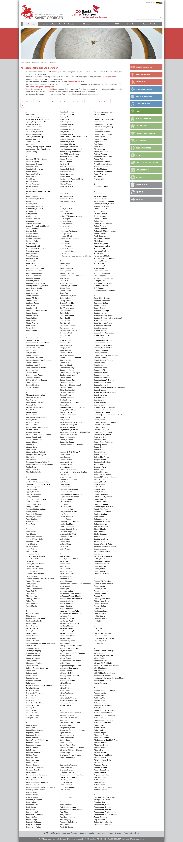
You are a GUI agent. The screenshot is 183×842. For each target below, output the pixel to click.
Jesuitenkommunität (144, 67)
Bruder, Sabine (31, 313)
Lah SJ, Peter (65, 455)
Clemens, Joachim (33, 378)
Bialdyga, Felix (31, 231)
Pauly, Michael (65, 815)
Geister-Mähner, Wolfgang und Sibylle (40, 643)
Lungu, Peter (65, 541)
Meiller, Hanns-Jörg (67, 618)
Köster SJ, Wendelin (68, 390)
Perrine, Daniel (99, 114)
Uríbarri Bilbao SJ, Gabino (104, 638)
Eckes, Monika (31, 479)
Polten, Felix (98, 159)
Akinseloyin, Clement (34, 124)
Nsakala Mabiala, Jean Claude (72, 748)
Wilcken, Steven (100, 752)
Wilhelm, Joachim (101, 757)
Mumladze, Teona (67, 703)
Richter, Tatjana (100, 226)
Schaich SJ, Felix (100, 320)
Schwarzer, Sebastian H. (103, 432)
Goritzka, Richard (32, 688)
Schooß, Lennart (100, 390)
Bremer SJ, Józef (32, 298)
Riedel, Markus (100, 234)
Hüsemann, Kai (66, 181)
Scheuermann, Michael (103, 340)
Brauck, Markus (32, 291)
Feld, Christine (31, 544)
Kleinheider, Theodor (68, 325)
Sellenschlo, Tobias (101, 457)
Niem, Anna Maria (67, 738)
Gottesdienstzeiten (144, 89)
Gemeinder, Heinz (33, 648)
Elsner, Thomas (32, 507)
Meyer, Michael (66, 651)
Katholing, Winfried (67, 273)
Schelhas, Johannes (102, 338)
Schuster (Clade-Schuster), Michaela (108, 415)
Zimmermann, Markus (102, 810)
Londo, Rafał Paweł (67, 524)
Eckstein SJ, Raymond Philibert (38, 482)
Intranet (110, 833)
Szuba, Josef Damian (102, 574)
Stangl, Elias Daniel (101, 509)
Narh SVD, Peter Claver (69, 718)
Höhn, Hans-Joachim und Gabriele (73, 137)
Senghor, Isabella (100, 459)
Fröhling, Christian (33, 599)
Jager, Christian (66, 211)
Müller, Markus (65, 683)
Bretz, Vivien (30, 306)
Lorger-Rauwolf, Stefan (69, 529)
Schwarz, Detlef (100, 427)
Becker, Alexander (33, 184)
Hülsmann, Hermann (68, 171)
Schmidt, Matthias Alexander (105, 348)
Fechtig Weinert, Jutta (34, 539)
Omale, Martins (66, 782)
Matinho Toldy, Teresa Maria (71, 599)
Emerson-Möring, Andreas (36, 509)
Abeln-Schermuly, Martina (36, 117)
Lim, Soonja (64, 504)
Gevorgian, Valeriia (33, 653)
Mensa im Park (142, 184)
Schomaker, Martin (101, 385)
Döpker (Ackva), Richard (35, 452)
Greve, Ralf (30, 700)
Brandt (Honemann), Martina (37, 286)
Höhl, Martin (64, 132)
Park (138, 111)
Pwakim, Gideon (100, 179)
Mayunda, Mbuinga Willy (69, 611)
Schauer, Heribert (101, 330)
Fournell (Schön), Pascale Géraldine (40, 579)
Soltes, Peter (99, 487)
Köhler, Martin (65, 360)
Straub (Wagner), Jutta (103, 544)
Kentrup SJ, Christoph (68, 286)
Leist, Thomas (65, 477)
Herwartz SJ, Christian (34, 815)
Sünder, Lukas (99, 569)
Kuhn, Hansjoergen (67, 437)
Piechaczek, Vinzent (102, 132)
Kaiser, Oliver (65, 266)
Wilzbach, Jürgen (100, 765)
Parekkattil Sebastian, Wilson (71, 810)
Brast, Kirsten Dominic (34, 288)
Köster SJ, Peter (66, 387)
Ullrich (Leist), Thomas (103, 633)
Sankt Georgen (25, 62)
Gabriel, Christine (32, 613)
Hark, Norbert (31, 750)
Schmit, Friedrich (100, 353)
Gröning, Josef (31, 708)
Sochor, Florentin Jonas (103, 482)
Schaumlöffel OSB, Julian (104, 333)
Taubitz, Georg (99, 586)
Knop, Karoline (65, 350)
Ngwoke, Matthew (67, 735)
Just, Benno (64, 253)
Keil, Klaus (64, 281)
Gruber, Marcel (31, 713)
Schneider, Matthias (101, 375)
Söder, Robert (99, 484)
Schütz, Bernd (99, 420)
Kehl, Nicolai (64, 278)
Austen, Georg (31, 152)
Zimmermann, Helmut (102, 807)
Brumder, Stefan (32, 315)
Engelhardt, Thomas (34, 514)
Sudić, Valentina (100, 566)
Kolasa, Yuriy (65, 363)
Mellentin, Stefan (66, 628)
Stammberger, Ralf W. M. (104, 507)
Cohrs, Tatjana (31, 383)
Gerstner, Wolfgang (33, 651)
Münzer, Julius (65, 705)
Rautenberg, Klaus (101, 199)
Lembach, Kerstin (66, 487)
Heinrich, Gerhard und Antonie (37, 775)
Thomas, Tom (99, 596)
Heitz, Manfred (31, 780)
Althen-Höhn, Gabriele (34, 132)
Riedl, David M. (100, 236)
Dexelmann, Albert (33, 422)
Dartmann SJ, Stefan (34, 397)
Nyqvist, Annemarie (67, 757)
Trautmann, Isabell (101, 611)
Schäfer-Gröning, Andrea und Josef (108, 318)
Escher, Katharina (32, 522)
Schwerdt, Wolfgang (102, 440)
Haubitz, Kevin (31, 762)
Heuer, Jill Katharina (33, 822)
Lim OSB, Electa (66, 507)
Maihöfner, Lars (66, 571)
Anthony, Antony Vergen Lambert (38, 147)
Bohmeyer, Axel (32, 258)
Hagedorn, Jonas (32, 733)
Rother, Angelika (100, 276)
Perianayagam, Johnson (103, 112)
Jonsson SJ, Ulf (66, 236)
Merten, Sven (65, 638)
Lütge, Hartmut (65, 546)
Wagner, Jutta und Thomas (104, 690)
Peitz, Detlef (64, 824)
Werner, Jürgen (100, 733)
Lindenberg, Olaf (66, 509)
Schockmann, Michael (102, 383)
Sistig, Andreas (99, 479)
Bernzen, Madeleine (33, 224)
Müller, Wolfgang (66, 693)
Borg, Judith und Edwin (35, 268)
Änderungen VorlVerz (69, 833)
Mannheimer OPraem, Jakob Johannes (75, 584)
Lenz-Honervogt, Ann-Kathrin (71, 494)
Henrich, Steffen (32, 797)
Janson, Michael (66, 224)
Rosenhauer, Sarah (101, 266)
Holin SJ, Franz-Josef (68, 139)
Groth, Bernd (31, 710)
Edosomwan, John (33, 487)
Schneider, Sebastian (102, 378)
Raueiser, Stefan (100, 196)
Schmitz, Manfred (101, 365)
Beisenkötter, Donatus (34, 206)
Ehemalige (44, 62)
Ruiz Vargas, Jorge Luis (103, 283)
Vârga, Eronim (99, 658)
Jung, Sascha (65, 243)
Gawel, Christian (32, 633)
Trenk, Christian (100, 613)
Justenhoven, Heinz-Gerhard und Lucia (75, 256)
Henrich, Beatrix (32, 795)
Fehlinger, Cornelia (33, 541)
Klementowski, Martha (68, 330)
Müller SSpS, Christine (68, 698)
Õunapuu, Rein (66, 797)
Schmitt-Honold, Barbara (103, 360)
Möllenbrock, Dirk (66, 673)
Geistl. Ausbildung (144, 96)
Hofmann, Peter (66, 127)
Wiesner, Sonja (100, 748)
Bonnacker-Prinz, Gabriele (36, 266)
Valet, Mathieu (99, 653)
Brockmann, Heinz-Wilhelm (36, 310)
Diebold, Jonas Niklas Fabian (37, 427)
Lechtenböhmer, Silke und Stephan (73, 472)
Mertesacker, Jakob (67, 641)
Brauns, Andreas (32, 296)
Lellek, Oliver (65, 484)
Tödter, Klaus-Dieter (102, 601)
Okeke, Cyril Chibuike (68, 777)
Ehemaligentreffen (109, 77)
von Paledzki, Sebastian (103, 676)
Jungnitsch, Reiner (67, 251)
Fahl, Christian (31, 534)
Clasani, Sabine (32, 370)
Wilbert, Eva (98, 750)
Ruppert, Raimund (101, 286)
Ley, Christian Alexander (69, 497)
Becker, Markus (32, 186)
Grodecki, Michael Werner (36, 703)
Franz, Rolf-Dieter (33, 591)
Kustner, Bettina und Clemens (71, 445)
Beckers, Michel (32, 194)
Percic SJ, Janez (66, 827)
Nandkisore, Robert (67, 715)
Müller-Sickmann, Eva (68, 700)
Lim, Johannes (65, 502)
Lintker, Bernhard (66, 517)
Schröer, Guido (100, 405)
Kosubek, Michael (67, 392)
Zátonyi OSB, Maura (102, 800)
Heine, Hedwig (31, 772)
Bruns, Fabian (31, 318)
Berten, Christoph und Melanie (38, 226)
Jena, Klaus (64, 229)
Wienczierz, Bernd (101, 745)
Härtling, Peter (31, 755)
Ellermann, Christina (33, 502)
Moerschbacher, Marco (69, 668)
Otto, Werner (65, 790)
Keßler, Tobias (65, 291)
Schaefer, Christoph (101, 310)
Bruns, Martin (31, 320)
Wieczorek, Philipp (101, 735)
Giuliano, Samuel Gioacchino (37, 668)
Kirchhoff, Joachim (67, 303)
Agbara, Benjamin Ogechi (36, 122)
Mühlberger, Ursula (67, 680)
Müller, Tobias (65, 690)
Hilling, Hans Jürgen (33, 824)
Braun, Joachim (32, 293)
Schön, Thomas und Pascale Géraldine (109, 387)
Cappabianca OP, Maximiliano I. (38, 343)
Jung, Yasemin (65, 246)
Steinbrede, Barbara (102, 522)
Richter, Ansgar (100, 221)
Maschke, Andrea (66, 591)
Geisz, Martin (31, 646)
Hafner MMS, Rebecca (34, 730)
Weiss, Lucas (99, 725)
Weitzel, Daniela (100, 728)
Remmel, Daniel (100, 211)
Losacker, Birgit (66, 531)
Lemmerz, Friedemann (69, 489)
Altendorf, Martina (33, 129)
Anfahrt (139, 199)
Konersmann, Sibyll (67, 368)
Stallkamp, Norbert (101, 504)
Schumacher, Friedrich (103, 412)
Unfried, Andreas (100, 636)
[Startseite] (42, 12)
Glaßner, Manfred (32, 673)
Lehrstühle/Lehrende (52, 24)
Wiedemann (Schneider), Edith (106, 740)
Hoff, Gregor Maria (67, 122)
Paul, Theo (64, 812)
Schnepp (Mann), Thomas (104, 380)
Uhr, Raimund (99, 631)
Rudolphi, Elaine (100, 281)
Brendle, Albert (31, 301)
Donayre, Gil (30, 445)
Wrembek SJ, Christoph (103, 787)
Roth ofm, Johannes (102, 273)
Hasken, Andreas (32, 760)
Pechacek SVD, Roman (69, 822)
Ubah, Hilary (98, 628)
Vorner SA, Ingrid (100, 683)
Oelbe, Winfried (66, 767)
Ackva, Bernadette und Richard (38, 119)
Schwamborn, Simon (102, 425)
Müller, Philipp (65, 688)
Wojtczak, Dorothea (101, 775)
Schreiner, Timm (100, 400)
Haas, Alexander (32, 725)
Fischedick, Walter (33, 559)
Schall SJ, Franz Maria (103, 323)
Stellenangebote (143, 118)
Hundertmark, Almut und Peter (72, 179)
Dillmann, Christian (33, 432)
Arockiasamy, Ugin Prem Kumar (38, 149)
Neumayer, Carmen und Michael (72, 730)
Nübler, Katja (65, 752)
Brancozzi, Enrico (32, 281)
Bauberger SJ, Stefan (34, 174)
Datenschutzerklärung (131, 833)
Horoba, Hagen (66, 162)
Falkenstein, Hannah (34, 536)
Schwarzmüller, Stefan (102, 435)
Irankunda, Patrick (67, 199)
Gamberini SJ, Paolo (34, 621)
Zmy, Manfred (99, 820)
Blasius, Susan (31, 243)
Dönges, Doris (31, 447)
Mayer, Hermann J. (67, 608)
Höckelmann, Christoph (69, 114)
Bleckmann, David (33, 246)
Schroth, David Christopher (104, 407)
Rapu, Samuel (99, 194)
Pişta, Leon (98, 129)
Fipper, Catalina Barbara (35, 556)
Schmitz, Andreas (100, 363)
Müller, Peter (65, 685)
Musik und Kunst (143, 104)
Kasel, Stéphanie (66, 268)
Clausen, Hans (31, 373)
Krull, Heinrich (65, 420)
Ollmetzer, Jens (66, 780)
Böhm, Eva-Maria (32, 251)
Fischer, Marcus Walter (35, 564)
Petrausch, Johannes (102, 122)
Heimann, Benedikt (33, 770)
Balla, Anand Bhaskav (34, 164)
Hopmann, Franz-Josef (69, 157)
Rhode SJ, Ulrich (100, 219)
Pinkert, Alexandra (101, 152)
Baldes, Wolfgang (32, 162)
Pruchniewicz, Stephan (103, 171)
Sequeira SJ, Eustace (102, 462)
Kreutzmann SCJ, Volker (69, 402)
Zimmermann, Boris (101, 805)
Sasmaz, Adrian (100, 306)
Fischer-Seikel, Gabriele (35, 569)
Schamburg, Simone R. (103, 325)
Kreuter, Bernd (65, 400)
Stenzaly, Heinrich (101, 527)
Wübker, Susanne (101, 790)
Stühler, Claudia (100, 559)
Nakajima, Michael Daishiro (70, 713)
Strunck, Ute (98, 554)
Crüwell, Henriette (33, 385)
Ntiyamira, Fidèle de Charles (71, 750)
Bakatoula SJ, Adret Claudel (36, 159)
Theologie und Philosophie (147, 163)
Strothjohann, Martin (102, 551)
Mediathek (140, 177)
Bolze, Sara (30, 263)
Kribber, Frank (65, 405)
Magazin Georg (142, 170)
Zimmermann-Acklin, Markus (105, 812)
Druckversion (150, 3)
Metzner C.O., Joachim (69, 648)
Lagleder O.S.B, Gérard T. (70, 452)
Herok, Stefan (31, 807)
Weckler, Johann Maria (103, 713)
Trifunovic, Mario (100, 618)
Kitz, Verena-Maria (67, 308)
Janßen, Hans (65, 221)
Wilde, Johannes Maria (103, 755)
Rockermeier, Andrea (102, 246)
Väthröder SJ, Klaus (101, 661)
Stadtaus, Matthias (101, 502)
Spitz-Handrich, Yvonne (103, 497)
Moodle (91, 833)
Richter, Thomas (100, 229)
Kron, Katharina (66, 412)
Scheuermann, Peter (102, 343)
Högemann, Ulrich (67, 129)
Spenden (139, 155)
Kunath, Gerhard (66, 440)
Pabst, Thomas (66, 805)
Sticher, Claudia (100, 529)
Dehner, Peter (31, 405)
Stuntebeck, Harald (101, 564)
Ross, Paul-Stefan (101, 271)
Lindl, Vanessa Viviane (68, 512)
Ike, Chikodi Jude (66, 196)
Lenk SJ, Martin (66, 492)
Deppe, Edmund (32, 415)
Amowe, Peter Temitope (35, 137)
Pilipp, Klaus (98, 147)
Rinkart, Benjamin (101, 243)
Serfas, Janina (99, 464)
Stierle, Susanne (100, 534)
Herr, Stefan (30, 810)
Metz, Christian (65, 643)
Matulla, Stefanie (66, 601)
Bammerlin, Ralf (32, 166)
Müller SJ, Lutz (65, 695)
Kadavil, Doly (65, 263)
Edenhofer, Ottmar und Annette (38, 484)
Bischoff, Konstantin (33, 238)
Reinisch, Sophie (100, 209)
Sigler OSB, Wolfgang (102, 474)
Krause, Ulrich (65, 395)
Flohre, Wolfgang (32, 571)
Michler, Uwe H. (66, 656)
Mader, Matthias (66, 564)
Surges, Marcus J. (101, 571)
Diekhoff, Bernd (32, 430)
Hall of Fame (141, 126)
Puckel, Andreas (100, 174)
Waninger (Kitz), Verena (103, 705)
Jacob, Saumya (66, 209)
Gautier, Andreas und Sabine (37, 631)
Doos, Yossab (31, 450)
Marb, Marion (65, 586)
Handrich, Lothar (32, 743)
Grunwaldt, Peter (32, 715)
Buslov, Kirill (30, 328)
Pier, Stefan (98, 144)
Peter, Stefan (99, 117)
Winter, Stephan (100, 772)
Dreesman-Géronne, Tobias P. (37, 462)
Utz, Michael (98, 643)
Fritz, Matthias (31, 596)
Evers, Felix (30, 524)
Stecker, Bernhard (101, 514)
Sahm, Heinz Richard (102, 298)
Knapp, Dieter (65, 343)
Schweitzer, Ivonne (101, 437)
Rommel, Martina (100, 261)
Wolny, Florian (99, 785)
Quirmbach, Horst (101, 186)
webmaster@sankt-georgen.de (42, 87)
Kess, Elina (64, 293)
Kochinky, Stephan (67, 355)
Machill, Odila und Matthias (70, 559)
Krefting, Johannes (67, 397)
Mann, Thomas (66, 581)
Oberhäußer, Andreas (68, 765)
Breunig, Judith (31, 308)
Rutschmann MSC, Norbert (104, 291)
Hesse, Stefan (31, 817)
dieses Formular (74, 82)
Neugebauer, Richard (68, 728)
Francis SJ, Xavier (33, 581)
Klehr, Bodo (64, 313)
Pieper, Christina (100, 139)
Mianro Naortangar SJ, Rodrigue (72, 653)
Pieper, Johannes (100, 142)
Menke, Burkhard (66, 633)
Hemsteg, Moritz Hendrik (35, 790)
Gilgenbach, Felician (34, 663)
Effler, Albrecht (31, 489)
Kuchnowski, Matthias (68, 435)
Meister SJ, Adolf (66, 621)
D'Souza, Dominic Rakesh (36, 395)
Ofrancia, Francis (66, 770)
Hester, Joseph (31, 820)
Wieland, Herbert (100, 743)
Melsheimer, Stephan (68, 631)
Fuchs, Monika (31, 606)
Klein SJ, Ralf (65, 323)
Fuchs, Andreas (32, 603)
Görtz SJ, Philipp (32, 690)
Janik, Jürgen (65, 219)
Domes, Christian (32, 442)
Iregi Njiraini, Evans (67, 201)
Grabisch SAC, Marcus (34, 693)
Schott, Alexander (101, 395)
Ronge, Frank (99, 263)
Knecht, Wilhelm (66, 345)
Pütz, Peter (98, 176)
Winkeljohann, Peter (102, 770)
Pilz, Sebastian (99, 149)
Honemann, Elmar (67, 142)
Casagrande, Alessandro (35, 345)
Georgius (83, 833)
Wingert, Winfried (100, 767)
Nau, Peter (64, 720)
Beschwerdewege (143, 148)
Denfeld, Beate (31, 410)
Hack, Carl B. (31, 728)
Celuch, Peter (31, 350)
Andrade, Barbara (33, 139)
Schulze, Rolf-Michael (102, 410)
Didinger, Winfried (32, 425)
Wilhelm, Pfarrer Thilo (102, 760)
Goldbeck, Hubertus (33, 680)
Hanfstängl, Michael (33, 745)
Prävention (141, 141)
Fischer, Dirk (30, 561)
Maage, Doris (65, 556)
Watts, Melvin (99, 708)
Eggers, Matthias (32, 492)
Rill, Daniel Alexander (102, 238)
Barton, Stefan (31, 171)
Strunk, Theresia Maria (103, 556)
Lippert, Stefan (65, 519)
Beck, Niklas (30, 179)
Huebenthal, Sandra (67, 169)
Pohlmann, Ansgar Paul (103, 157)
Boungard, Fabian (33, 278)
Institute (71, 24)
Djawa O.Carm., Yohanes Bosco (38, 435)
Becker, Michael (32, 189)
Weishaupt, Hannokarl (102, 723)
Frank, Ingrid (31, 584)
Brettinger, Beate (32, 303)
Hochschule (30, 24)
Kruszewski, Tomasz (68, 427)
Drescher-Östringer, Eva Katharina (39, 464)
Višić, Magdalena (100, 668)
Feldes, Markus (32, 546)
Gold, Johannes (32, 678)
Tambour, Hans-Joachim (103, 584)
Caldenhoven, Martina (34, 338)
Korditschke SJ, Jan (67, 375)
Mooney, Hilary (65, 678)
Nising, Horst (65, 740)
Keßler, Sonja (65, 288)
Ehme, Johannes (32, 497)
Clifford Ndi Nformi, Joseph (36, 380)
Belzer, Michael (31, 214)
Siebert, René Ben (101, 472)
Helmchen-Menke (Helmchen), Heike (40, 787)
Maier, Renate (65, 569)
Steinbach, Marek (101, 519)
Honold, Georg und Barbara (71, 152)
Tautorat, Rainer (100, 589)
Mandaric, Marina (66, 579)
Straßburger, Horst (101, 539)
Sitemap (118, 833)
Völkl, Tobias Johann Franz (104, 673)
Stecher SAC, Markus (102, 512)
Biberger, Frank (32, 234)
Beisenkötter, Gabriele (34, 209)
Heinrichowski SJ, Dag (34, 777)
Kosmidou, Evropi (66, 383)
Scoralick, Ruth (100, 450)
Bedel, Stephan (32, 196)
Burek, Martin (31, 325)
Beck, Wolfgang (32, 181)
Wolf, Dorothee (100, 777)
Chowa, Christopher (33, 363)
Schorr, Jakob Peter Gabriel (105, 392)
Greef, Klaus (30, 698)
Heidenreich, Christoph (35, 767)
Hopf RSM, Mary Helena (69, 154)
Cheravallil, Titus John (34, 358)
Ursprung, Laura (100, 641)
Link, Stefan (64, 514)
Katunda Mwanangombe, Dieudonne (74, 276)
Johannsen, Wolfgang (68, 231)
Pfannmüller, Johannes (103, 124)
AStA (117, 24)
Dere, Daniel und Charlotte (36, 417)
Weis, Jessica (99, 718)
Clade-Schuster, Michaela (36, 368)
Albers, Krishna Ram (34, 127)
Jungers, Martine (66, 248)
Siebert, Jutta (99, 469)
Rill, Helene (98, 241)
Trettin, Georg (99, 616)
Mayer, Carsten (66, 606)
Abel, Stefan (30, 114)
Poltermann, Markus (102, 162)
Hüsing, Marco (65, 184)
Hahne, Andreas (32, 738)
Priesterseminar (143, 74)
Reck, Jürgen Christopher (104, 201)
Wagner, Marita (100, 693)
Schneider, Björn (100, 368)
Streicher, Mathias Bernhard (105, 546)
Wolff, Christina (100, 780)
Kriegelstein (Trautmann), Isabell (72, 407)
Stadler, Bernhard (101, 499)
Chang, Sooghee (32, 355)
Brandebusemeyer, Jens (35, 283)
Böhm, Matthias (32, 256)
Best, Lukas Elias (32, 229)
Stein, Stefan (99, 517)
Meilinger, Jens (65, 616)
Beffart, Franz (31, 201)
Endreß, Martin (31, 512)
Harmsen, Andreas (33, 752)
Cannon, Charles (32, 340)
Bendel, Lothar (31, 216)
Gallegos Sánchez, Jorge (35, 618)
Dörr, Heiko (30, 457)
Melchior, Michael (66, 626)
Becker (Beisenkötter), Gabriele (38, 191)
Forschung (102, 24)
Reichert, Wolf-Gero (101, 206)
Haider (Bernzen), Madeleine (37, 740)
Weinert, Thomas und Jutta (104, 715)
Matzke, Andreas (66, 603)
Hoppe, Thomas (66, 159)
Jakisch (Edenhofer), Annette (71, 216)
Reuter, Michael (100, 216)
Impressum (100, 833)
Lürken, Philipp (65, 544)
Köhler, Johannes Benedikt (70, 358)
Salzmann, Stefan (101, 303)
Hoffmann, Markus (67, 124)
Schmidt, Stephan (101, 350)
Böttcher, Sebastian (33, 276)
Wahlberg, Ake (99, 698)
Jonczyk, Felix (65, 234)
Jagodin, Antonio (66, 214)
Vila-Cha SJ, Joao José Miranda (106, 666)
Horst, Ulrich (64, 164)
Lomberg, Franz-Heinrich (69, 522)
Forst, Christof (31, 576)
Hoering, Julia (65, 117)
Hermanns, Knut (32, 805)
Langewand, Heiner (67, 462)
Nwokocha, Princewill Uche (70, 755)
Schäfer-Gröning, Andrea (103, 315)
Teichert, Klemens (101, 591)
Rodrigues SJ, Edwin (102, 251)
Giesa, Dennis (31, 661)
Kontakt (139, 192)
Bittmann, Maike (32, 241)
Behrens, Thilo (31, 204)
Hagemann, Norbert (33, 735)
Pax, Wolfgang (65, 820)
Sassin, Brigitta (99, 308)
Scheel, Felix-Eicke (101, 335)
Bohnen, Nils (30, 261)
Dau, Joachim (31, 400)
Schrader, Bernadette (102, 397)
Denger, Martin (31, 412)
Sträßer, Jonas (99, 541)
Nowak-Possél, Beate (68, 745)
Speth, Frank (99, 492)
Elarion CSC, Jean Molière (36, 499)
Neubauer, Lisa (66, 725)
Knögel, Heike (65, 348)
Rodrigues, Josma (101, 248)
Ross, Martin (99, 268)
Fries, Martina (31, 594)
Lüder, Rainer (65, 539)
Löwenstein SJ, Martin (68, 534)
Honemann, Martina (67, 144)
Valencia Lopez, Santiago (104, 651)
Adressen (52, 62)
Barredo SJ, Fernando (34, 169)
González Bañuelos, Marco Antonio (39, 685)
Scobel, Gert (99, 447)
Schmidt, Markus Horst (103, 345)
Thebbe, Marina (100, 594)
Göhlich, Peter (31, 676)
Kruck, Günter (65, 417)
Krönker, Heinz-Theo (68, 415)
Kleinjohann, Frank (67, 328)
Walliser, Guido (99, 700)
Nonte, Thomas (66, 743)
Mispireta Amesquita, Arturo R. (72, 666)
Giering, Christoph (33, 658)
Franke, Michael (32, 586)
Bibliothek (131, 24)
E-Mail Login (55, 833)
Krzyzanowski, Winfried (69, 430)
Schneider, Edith (100, 370)
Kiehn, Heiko (65, 298)
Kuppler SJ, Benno (67, 442)
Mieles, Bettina (65, 658)
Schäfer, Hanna (100, 313)
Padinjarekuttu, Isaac (68, 807)
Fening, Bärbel (31, 551)
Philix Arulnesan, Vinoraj (103, 127)
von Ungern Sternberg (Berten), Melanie (109, 678)
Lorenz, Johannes (67, 527)
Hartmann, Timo (32, 757)
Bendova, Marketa (33, 219)
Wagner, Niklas (99, 695)
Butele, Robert (31, 330)
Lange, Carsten (66, 459)
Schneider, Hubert (101, 373)
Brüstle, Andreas (32, 323)
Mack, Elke (64, 561)
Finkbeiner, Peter (32, 554)
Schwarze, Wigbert (101, 430)
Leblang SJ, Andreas (68, 469)
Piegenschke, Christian (103, 134)
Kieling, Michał (65, 301)
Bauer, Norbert (31, 176)
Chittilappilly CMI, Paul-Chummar (39, 360)
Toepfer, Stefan (100, 606)
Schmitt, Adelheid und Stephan (106, 355)
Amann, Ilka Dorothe (34, 134)
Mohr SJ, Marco (66, 671)
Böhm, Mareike (31, 253)
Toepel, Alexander (101, 603)
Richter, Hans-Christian (103, 224)
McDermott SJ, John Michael (71, 613)
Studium (86, 24)
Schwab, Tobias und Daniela (105, 422)
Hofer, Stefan (65, 119)
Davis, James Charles (34, 402)
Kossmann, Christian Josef (70, 385)
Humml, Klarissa (66, 176)
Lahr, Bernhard (65, 457)
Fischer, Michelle (32, 566)
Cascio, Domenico (33, 348)
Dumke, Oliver (31, 467)
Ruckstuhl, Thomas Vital (103, 278)
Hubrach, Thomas (67, 166)
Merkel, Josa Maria (67, 636)
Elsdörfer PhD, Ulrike (34, 504)
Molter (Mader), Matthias (69, 676)
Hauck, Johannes (32, 765)
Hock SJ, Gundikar (67, 112)
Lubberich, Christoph (68, 536)
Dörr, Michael (31, 459)
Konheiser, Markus (67, 370)
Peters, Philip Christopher (104, 119)
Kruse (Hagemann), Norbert (71, 422)
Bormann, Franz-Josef (34, 271)
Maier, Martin (65, 566)
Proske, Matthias (100, 169)
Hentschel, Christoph (34, 800)
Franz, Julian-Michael (34, 589)
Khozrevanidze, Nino (68, 296)
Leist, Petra (64, 474)
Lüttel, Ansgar (65, 549)
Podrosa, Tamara (100, 154)
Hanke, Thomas (32, 748)
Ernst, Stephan (31, 519)
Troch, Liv (97, 621)
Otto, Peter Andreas (67, 787)
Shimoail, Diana (100, 467)
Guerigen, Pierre (32, 718)
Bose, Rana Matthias (34, 273)
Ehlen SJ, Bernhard (33, 494)
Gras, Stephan (31, 695)
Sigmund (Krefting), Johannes (105, 477)
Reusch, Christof (100, 214)
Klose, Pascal (65, 338)
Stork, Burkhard (100, 536)
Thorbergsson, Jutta (102, 599)
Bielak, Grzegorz (32, 236)
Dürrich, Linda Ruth (33, 472)
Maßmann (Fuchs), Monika (70, 594)
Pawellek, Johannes (67, 817)
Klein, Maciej (65, 320)
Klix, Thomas (65, 335)
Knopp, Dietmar (66, 353)
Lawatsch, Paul (66, 464)
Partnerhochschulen (145, 133)
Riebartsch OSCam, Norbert (105, 231)
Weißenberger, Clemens (103, 720)
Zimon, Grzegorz (100, 817)
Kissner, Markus (66, 306)
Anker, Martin (31, 144)
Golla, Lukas (30, 683)
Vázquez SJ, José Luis (103, 663)
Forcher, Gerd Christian (35, 574)
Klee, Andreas (65, 310)
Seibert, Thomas (100, 455)
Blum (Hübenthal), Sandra (36, 248)
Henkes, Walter (31, 792)
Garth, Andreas (31, 626)
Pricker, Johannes (101, 166)
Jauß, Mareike (65, 226)
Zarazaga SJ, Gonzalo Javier (105, 797)
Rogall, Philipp (99, 253)
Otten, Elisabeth (66, 785)
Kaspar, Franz (65, 271)
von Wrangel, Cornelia (102, 680)
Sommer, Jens (99, 489)
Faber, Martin (31, 531)
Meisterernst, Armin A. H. (69, 623)
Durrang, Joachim (33, 469)
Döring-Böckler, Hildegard (36, 455)
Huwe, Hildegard (66, 186)
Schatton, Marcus (101, 328)
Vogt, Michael (99, 671)
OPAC (46, 833)
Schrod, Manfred (100, 402)
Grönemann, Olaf (32, 705)
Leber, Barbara (65, 467)
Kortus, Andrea (65, 378)
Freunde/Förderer (150, 24)
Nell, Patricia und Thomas (70, 723)
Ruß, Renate (99, 288)
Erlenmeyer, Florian (33, 517)
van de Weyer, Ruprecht (103, 656)
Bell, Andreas (31, 211)
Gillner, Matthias (32, 666)
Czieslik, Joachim (32, 387)
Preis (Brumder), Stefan (103, 164)
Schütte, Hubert (100, 417)
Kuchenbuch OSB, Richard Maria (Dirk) (75, 432)
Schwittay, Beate (100, 445)
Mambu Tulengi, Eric (68, 576)
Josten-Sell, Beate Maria (69, 238)
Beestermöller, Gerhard (35, 199)
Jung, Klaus (64, 241)
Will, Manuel (98, 762)
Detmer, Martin (31, 420)
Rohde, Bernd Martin (102, 256)
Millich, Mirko (65, 663)
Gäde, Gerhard (31, 616)
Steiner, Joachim (100, 524)
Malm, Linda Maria (67, 574)
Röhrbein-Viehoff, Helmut (104, 258)
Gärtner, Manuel (32, 628)
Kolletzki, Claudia (66, 365)
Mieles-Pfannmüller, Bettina (70, 661)
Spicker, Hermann (101, 494)
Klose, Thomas (65, 340)
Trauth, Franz (99, 608)
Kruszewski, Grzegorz (68, 425)
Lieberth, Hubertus (67, 499)
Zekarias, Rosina (100, 802)
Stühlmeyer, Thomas (102, 561)
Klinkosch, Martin (66, 333)
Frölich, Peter (31, 601)
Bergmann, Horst (32, 221)
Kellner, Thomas (66, 283)
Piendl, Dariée (99, 137)
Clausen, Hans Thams (34, 375)
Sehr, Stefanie (99, 452)
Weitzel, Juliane (100, 730)
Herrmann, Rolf (32, 812)
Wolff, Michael (99, 782)
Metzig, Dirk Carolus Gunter (71, 646)
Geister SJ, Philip (32, 641)
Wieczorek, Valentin (101, 738)
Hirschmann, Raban (33, 827)
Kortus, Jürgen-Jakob (68, 380)
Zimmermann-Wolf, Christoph (105, 815)
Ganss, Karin (31, 623)
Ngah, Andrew (65, 733)
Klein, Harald (65, 318)
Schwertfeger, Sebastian (103, 442)
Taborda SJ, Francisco (102, 581)
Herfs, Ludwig (31, 802)
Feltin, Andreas (31, 549)
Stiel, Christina (99, 531)
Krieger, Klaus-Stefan (68, 410)
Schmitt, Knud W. (100, 358)
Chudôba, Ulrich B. (33, 365)
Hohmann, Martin (66, 134)
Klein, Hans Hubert (67, 315)
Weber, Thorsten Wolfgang (104, 710)
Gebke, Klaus (31, 638)
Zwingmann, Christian (102, 824)
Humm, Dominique (67, 174)
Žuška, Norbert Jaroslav (103, 822)
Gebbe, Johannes (33, 636)
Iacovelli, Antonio (66, 194)
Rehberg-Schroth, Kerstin (104, 204)
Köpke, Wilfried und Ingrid (70, 373)
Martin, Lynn (64, 589)
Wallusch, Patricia (101, 703)
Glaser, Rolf (30, 671)
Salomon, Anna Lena (102, 301)
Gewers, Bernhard (33, 656)
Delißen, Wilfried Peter (34, 407)
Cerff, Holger (31, 353)
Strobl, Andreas (100, 549)
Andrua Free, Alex (33, 142)
